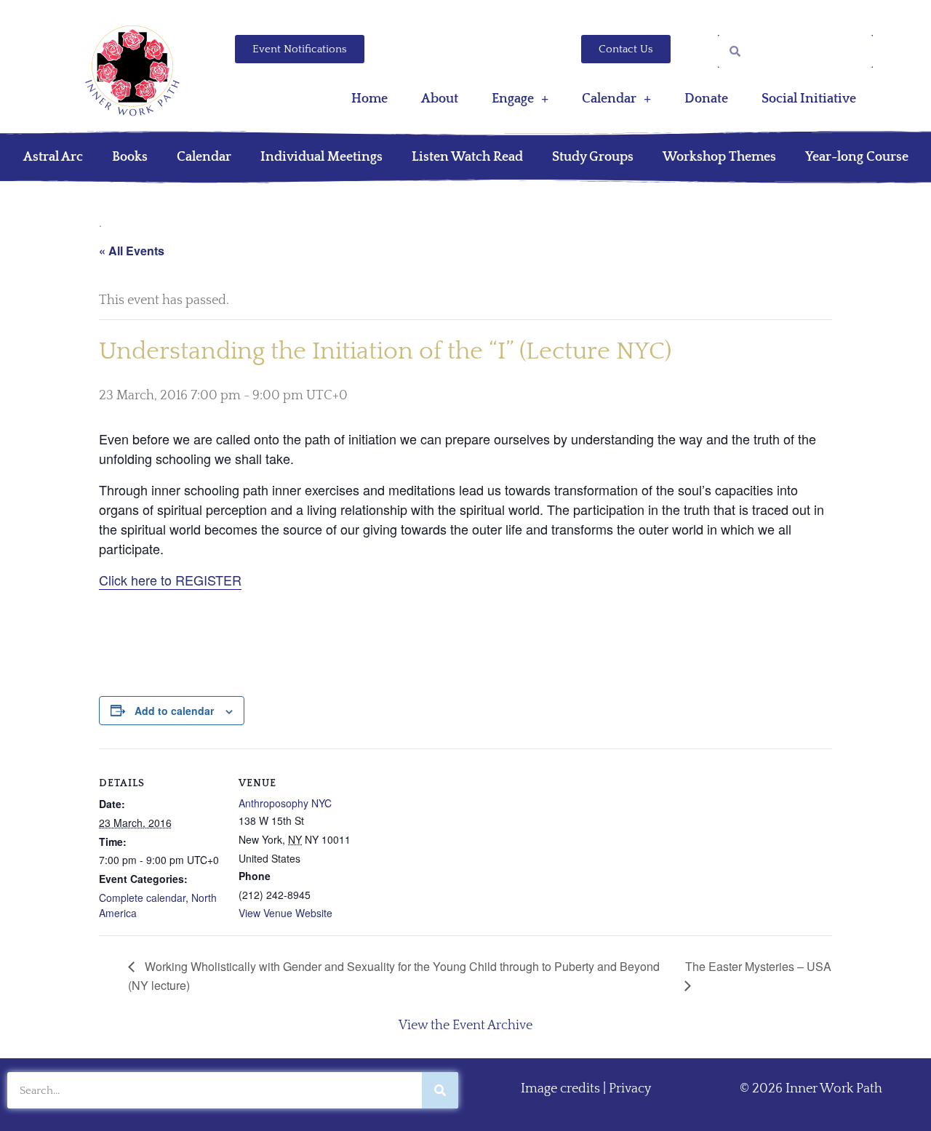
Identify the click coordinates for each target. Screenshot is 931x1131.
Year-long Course (856, 157)
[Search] (440, 1090)
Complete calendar (142, 897)
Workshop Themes (719, 157)
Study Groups (593, 157)
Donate (706, 99)
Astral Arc (53, 157)
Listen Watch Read (467, 157)
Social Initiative (809, 99)
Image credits (560, 1089)
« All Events (131, 250)
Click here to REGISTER (170, 579)
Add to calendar (174, 710)
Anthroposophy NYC (285, 803)
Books (130, 157)
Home (369, 99)
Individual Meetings (321, 157)
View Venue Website (285, 913)
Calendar (609, 99)
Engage (513, 99)
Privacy (630, 1089)
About (439, 99)
